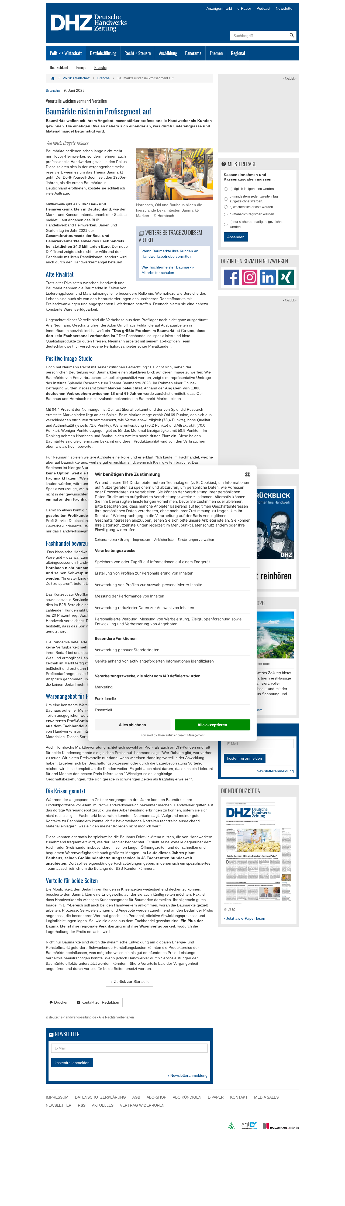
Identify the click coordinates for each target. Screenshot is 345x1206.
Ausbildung (168, 53)
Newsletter (285, 8)
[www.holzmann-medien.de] (278, 1128)
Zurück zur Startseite (129, 981)
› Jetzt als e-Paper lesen (244, 918)
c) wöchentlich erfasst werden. (252, 207)
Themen (216, 53)
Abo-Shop (156, 1097)
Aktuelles (102, 1105)
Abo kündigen (187, 1097)
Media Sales (266, 1097)
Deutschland (59, 67)
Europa (81, 67)
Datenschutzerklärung (100, 1097)
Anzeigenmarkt (219, 8)
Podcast (263, 8)
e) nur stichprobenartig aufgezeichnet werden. (257, 224)
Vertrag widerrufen (142, 1105)
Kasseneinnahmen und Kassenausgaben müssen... (249, 176)
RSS (81, 1105)
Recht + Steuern (138, 53)
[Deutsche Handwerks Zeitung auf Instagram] (250, 277)
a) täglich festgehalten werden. (252, 189)
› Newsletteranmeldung (188, 1075)
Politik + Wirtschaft (66, 53)
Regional (238, 53)
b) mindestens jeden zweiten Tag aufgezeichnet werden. (254, 199)
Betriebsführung (103, 53)
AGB (136, 1097)
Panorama (193, 53)
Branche (100, 67)
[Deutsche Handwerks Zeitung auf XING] (286, 277)
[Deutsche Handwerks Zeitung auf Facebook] (231, 277)
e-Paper (244, 8)
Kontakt (239, 1097)
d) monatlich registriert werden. (252, 214)
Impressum (57, 1097)
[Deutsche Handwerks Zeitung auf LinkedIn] (268, 277)
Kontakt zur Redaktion (98, 1002)
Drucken (58, 1002)
